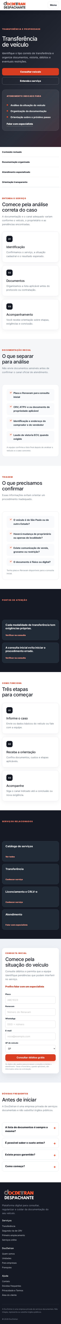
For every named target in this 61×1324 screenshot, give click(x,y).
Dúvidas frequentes (11, 1286)
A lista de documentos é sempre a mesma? (26, 1129)
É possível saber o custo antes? (25, 1142)
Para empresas (9, 1263)
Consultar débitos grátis (31, 1057)
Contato (6, 1281)
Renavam (9, 1006)
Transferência (8, 1226)
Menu (53, 5)
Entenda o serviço (30, 80)
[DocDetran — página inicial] (14, 5)
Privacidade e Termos (12, 1290)
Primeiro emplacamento (13, 1235)
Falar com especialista (20, 123)
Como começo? (15, 1166)
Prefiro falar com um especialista (24, 986)
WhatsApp (10, 1019)
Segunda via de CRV (12, 1230)
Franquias (7, 1267)
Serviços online (9, 1240)
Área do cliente (9, 1295)
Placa (8, 994)
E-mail (8, 1031)
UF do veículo (11, 1043)
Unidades (6, 1258)
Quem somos (8, 1253)
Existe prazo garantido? (20, 1154)
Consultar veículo (30, 71)
